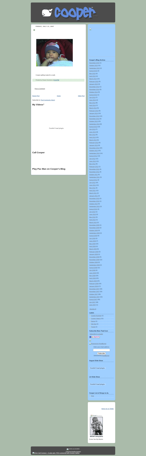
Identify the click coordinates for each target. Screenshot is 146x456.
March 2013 (93, 140)
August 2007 (93, 299)
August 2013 (93, 127)
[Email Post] (59, 80)
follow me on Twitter (108, 409)
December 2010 (94, 198)
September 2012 (94, 153)
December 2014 (94, 87)
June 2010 (92, 214)
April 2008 (92, 278)
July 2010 (92, 212)
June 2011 (92, 185)
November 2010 (94, 201)
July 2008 (92, 270)
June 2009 (92, 241)
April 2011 (92, 190)
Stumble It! (92, 309)
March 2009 (93, 249)
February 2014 (93, 111)
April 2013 (92, 137)
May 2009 (92, 244)
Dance (93, 321)
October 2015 (93, 65)
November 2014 (94, 89)
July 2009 (92, 238)
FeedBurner (105, 355)
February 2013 (93, 142)
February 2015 (93, 81)
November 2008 (94, 260)
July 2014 (92, 97)
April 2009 (92, 246)
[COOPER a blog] (94, 337)
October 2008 (93, 262)
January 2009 (93, 254)
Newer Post (35, 96)
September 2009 (94, 233)
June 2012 (92, 161)
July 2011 (92, 182)
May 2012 (92, 164)
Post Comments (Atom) (48, 100)
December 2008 (94, 257)
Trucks (93, 327)
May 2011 (92, 188)
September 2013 (94, 124)
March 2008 (93, 281)
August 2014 (93, 95)
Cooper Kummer (96, 316)
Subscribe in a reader (96, 334)
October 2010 (93, 204)
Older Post (81, 96)
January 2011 (93, 196)
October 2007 (93, 294)
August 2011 (93, 180)
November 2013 (94, 119)
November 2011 (94, 172)
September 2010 (94, 206)
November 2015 (94, 63)
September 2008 (94, 265)
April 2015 (92, 76)
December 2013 (94, 116)
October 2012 (93, 150)
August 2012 (93, 156)
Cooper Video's (96, 318)
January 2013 (93, 145)
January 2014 (93, 113)
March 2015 (93, 79)
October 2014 (93, 92)
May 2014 (92, 103)
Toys (92, 396)
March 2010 (93, 222)
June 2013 (92, 132)
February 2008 (93, 283)
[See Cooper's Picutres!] (102, 56)
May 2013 (92, 135)
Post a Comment (40, 89)
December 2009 (94, 225)
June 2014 (92, 100)
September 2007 (94, 297)
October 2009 (93, 230)
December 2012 (94, 148)
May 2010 (92, 217)
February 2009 (93, 252)
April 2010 (92, 220)
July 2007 (92, 302)
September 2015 (94, 68)
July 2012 (92, 159)
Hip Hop (93, 324)
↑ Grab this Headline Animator (73, 451)
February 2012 (93, 166)
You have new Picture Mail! (50, 29)
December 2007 (94, 289)
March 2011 (93, 193)
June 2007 (92, 305)
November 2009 (94, 228)
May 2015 (92, 73)
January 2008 (93, 286)
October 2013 (93, 121)
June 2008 (92, 273)
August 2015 (93, 71)
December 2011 (94, 169)
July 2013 (92, 129)
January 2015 (93, 84)
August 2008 (93, 268)
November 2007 (94, 291)
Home (59, 96)
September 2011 (94, 177)
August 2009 (93, 236)
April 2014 (92, 105)
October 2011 (93, 174)
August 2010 (93, 209)
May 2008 (92, 275)
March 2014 (93, 108)
